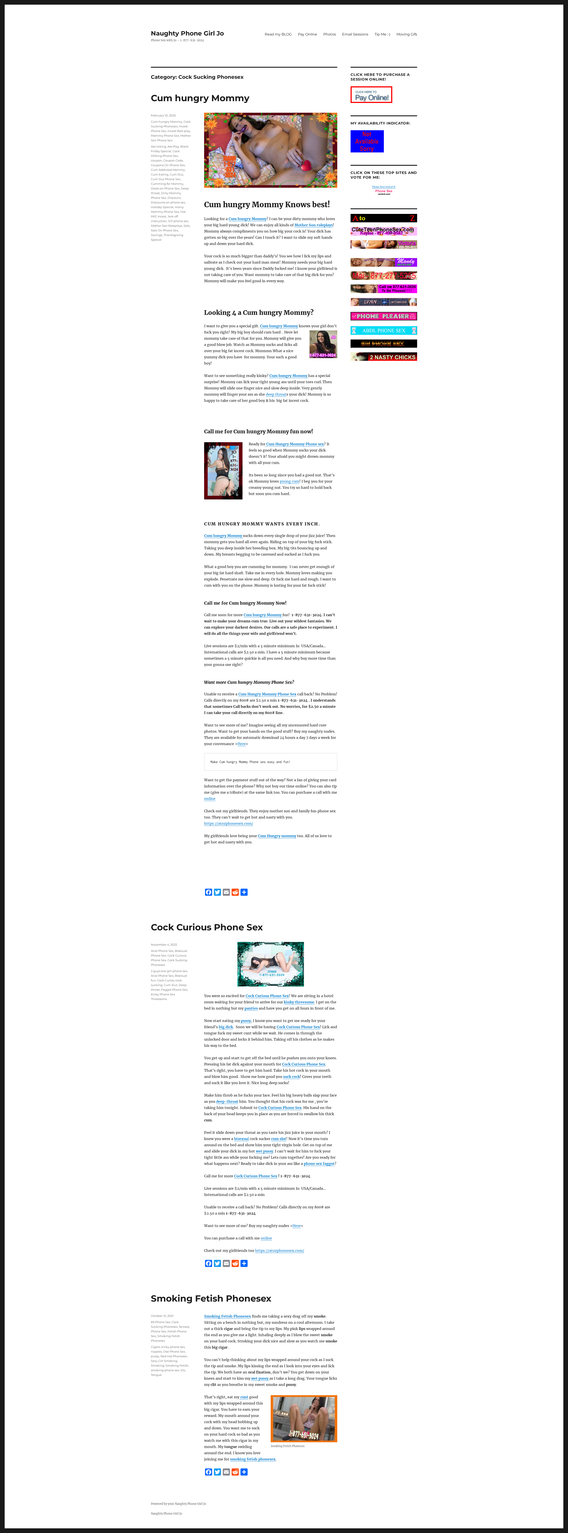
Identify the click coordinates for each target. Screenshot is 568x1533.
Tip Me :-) (382, 34)
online (209, 798)
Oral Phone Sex (174, 1351)
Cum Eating (159, 174)
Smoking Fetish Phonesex (211, 1298)
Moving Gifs (406, 34)
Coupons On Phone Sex (168, 165)
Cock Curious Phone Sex (207, 927)
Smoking (157, 1365)
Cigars (155, 1347)
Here (241, 744)
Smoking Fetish (177, 1365)
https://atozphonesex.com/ (228, 823)
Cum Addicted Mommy (168, 170)
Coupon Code (173, 160)
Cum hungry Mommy (200, 98)
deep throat (276, 394)
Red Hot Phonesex (173, 1356)
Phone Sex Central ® (384, 186)
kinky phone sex (173, 1347)
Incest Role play (179, 131)
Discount (174, 197)
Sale (186, 225)
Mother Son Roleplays (166, 225)
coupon (156, 160)
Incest (162, 216)
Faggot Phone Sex (174, 989)
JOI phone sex (178, 221)
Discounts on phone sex (168, 202)
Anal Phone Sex (162, 951)
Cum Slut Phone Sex (165, 179)
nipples (156, 1351)
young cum (289, 481)
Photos (329, 34)
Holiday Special (162, 207)
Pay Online (307, 34)
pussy (155, 1356)
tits (183, 1370)
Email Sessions (355, 34)
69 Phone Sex (160, 1322)
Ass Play (173, 146)
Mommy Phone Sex (165, 135)
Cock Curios (165, 980)
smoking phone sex (165, 1370)
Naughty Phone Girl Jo (187, 33)
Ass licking (158, 146)
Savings (156, 235)
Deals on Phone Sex (165, 188)
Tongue (156, 1375)
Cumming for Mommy (167, 183)
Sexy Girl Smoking (164, 1361)
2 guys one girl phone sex (169, 971)
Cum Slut (176, 174)
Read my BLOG (278, 34)
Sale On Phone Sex (164, 230)
